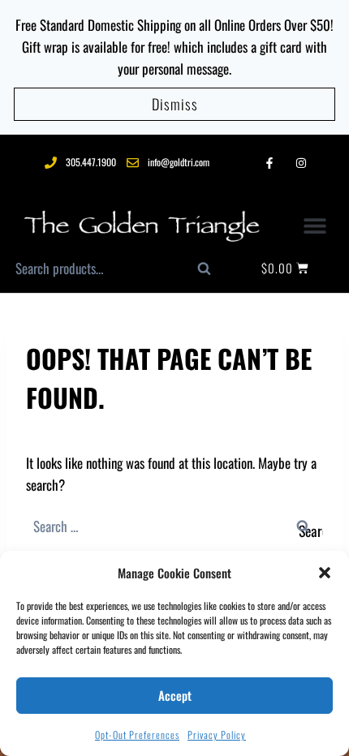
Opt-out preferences (137, 734)
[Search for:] (174, 526)
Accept (175, 695)
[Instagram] (301, 162)
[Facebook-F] (269, 162)
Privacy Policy (216, 734)
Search (212, 272)
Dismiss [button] (175, 103)
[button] (325, 573)
